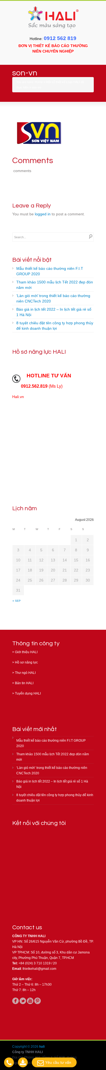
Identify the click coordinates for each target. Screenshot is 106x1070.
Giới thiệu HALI (26, 652)
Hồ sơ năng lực (26, 662)
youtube (30, 1001)
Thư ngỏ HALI (25, 673)
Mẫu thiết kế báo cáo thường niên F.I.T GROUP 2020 (49, 271)
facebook (15, 1001)
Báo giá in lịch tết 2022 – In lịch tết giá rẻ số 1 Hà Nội (53, 312)
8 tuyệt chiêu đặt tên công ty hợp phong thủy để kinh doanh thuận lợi (54, 326)
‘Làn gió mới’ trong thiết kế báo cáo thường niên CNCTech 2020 (53, 298)
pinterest (37, 1001)
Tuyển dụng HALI (28, 693)
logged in (43, 214)
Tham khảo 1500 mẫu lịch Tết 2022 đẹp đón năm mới (54, 285)
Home (39, 82)
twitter (23, 1001)
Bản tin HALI (24, 683)
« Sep (17, 600)
